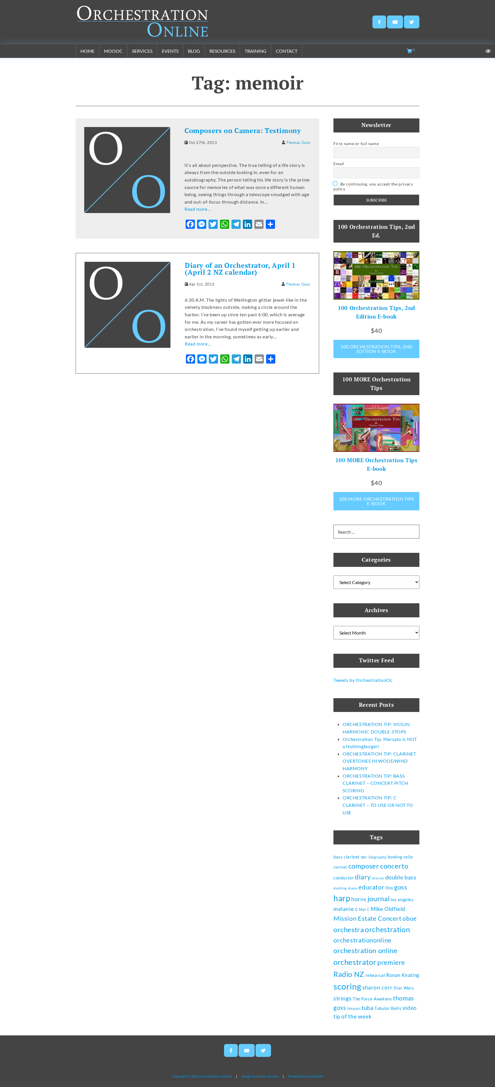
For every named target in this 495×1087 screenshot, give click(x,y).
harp (341, 898)
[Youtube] (395, 21)
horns (358, 898)
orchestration (387, 929)
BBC (364, 857)
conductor (343, 877)
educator (371, 887)
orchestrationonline (362, 940)
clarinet (340, 867)
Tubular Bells (387, 1008)
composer (363, 866)
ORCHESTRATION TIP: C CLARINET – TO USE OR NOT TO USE (378, 805)
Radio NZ (348, 974)
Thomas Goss (298, 142)
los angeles (402, 899)
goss (400, 887)
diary (363, 877)
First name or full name (356, 143)
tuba (367, 1007)
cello (408, 856)
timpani (353, 1008)
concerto (394, 866)
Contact (286, 51)
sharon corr (377, 987)
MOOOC (113, 51)
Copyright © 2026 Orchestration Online (202, 1076)
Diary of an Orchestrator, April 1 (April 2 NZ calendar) (240, 269)
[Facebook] (379, 21)
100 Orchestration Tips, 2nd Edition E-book (376, 349)
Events (170, 51)
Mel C (364, 909)
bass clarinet (346, 856)
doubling (340, 888)
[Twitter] (411, 21)
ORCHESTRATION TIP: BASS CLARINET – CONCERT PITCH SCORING (375, 783)
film (389, 887)
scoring (347, 986)
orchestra (348, 930)
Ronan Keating (402, 975)
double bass (401, 877)
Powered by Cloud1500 (305, 1076)
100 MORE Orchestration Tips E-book (376, 501)
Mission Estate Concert (367, 918)
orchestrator (354, 962)
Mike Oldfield (388, 909)
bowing (395, 856)
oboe (409, 918)
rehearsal (375, 975)
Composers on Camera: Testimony (242, 130)
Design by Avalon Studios (260, 1076)
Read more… (197, 209)
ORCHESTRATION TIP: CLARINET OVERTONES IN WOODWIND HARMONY (379, 761)
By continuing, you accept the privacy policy (373, 186)
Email (338, 163)
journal (379, 899)
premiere (391, 962)
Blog (194, 51)
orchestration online (365, 951)
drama (353, 888)
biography (378, 857)
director (378, 878)
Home (87, 51)
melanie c (345, 909)
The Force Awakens (372, 998)
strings (342, 998)
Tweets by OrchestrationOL (363, 680)
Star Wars (404, 987)
